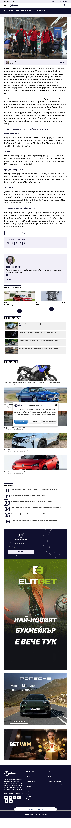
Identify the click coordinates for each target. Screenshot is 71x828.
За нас (50, 776)
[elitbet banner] (35, 560)
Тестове (28, 796)
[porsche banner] (35, 674)
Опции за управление (49, 421)
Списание (29, 789)
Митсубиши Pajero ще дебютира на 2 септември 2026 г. (37, 332)
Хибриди (11, 15)
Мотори (28, 784)
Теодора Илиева (13, 267)
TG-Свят (28, 774)
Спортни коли (30, 794)
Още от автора (12, 280)
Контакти (51, 779)
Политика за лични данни (56, 784)
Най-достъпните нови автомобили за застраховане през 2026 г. (40, 348)
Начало (6, 15)
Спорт (28, 791)
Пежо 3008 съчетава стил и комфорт (31, 324)
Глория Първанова (21, 384)
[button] (56, 405)
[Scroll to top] (66, 810)
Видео (28, 776)
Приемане (21, 421)
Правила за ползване (54, 781)
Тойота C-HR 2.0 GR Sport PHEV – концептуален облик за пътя (39, 340)
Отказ (35, 421)
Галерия (28, 779)
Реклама (50, 774)
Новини (28, 786)
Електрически (30, 781)
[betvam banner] (35, 730)
